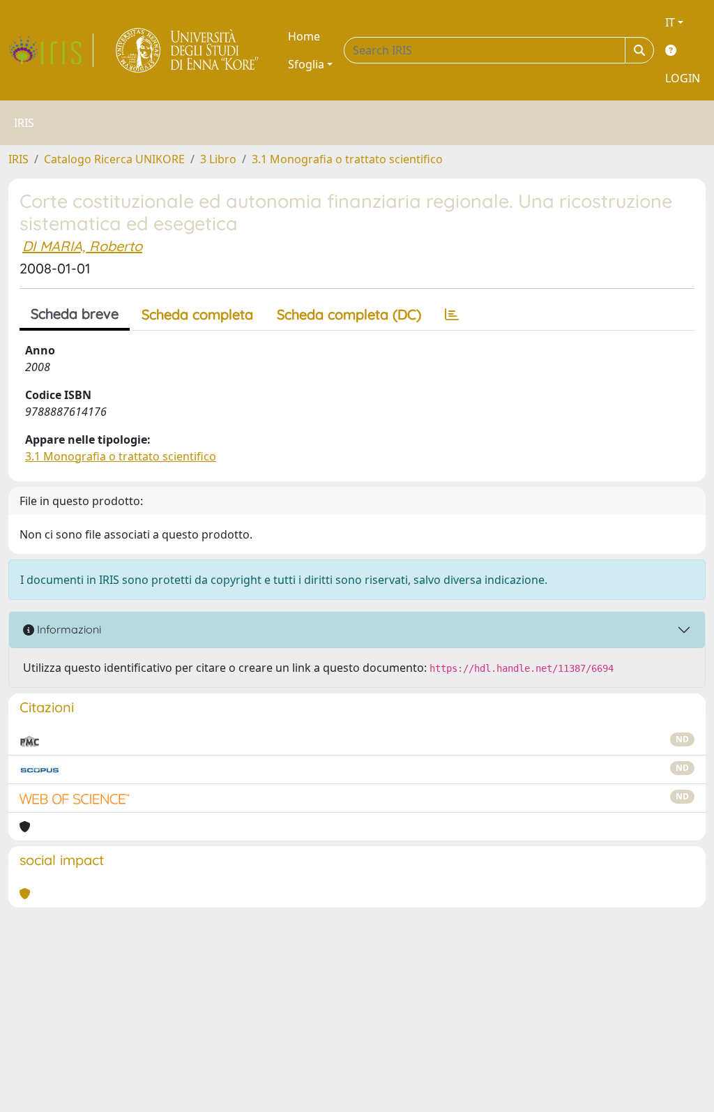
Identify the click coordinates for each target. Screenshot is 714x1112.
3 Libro (218, 159)
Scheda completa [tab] (197, 314)
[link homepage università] (188, 50)
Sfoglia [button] (306, 64)
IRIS (18, 159)
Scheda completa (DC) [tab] (349, 314)
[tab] (452, 314)
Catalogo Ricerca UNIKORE (114, 159)
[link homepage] (50, 50)
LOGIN (682, 78)
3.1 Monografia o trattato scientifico (347, 159)
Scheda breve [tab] (75, 313)
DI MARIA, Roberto (82, 246)
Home (304, 36)
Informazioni (67, 629)
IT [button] (670, 22)
